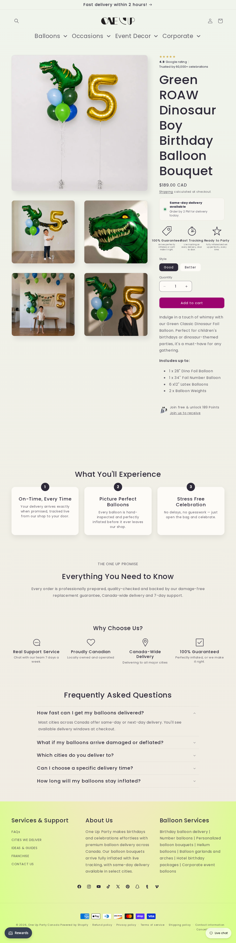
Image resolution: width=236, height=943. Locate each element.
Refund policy (102, 925)
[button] (17, 21)
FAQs (16, 831)
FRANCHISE (20, 856)
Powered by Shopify (74, 925)
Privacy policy (126, 925)
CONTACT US (23, 864)
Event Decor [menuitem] (133, 36)
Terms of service (153, 925)
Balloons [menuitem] (47, 36)
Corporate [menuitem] (177, 36)
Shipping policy (180, 925)
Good (169, 267)
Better (190, 267)
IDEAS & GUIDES (24, 848)
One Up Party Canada (43, 925)
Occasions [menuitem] (87, 36)
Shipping (166, 192)
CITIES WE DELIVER (26, 840)
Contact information (209, 925)
